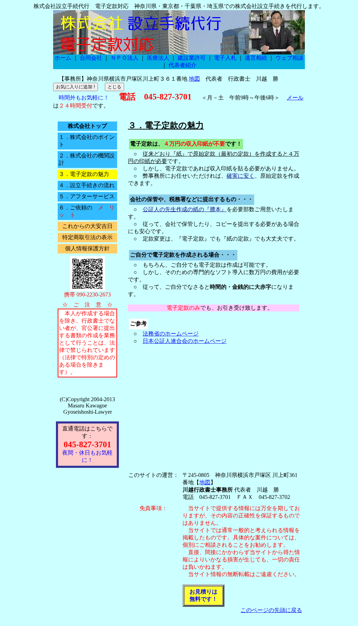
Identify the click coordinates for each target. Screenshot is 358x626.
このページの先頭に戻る (271, 610)
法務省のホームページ (171, 334)
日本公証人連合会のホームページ (185, 341)
